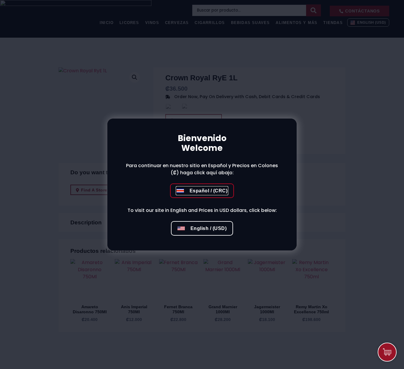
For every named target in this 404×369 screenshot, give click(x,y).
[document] (202, 184)
